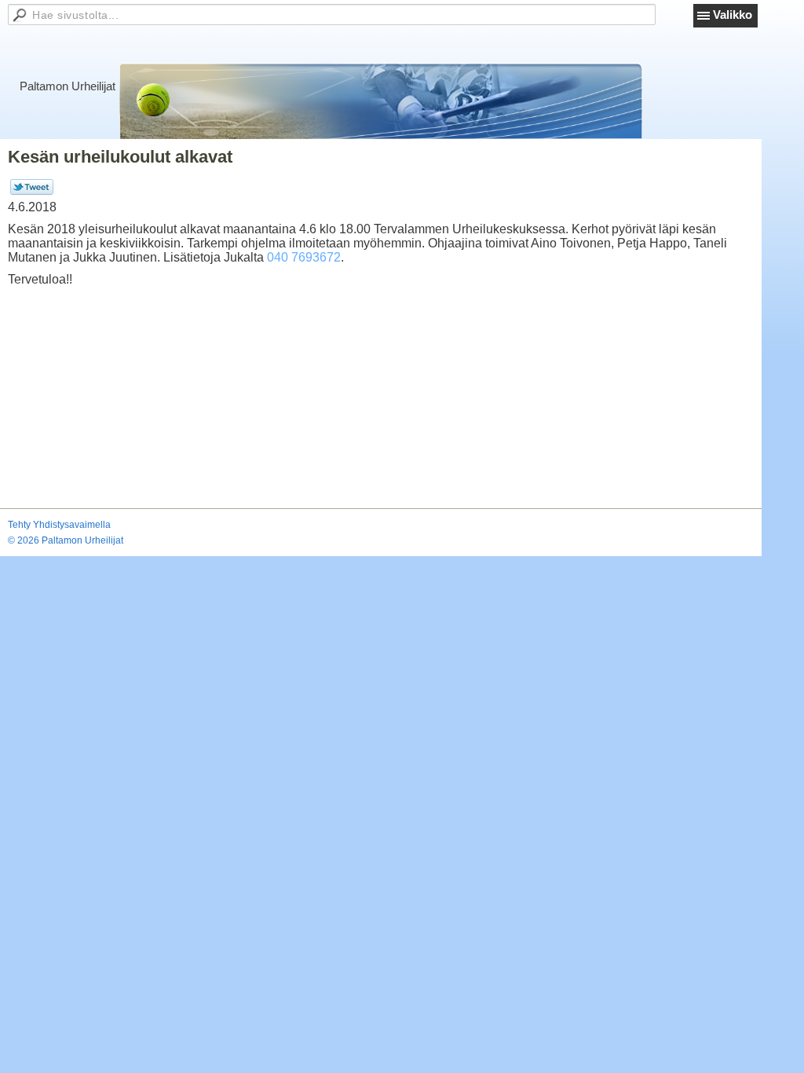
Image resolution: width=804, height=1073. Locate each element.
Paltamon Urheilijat (67, 86)
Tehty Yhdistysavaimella (59, 524)
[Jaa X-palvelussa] (31, 191)
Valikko (732, 14)
